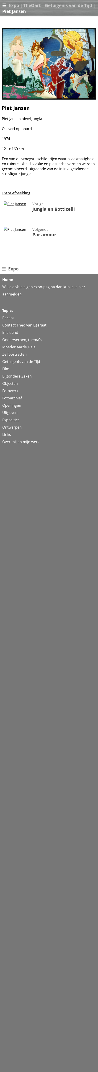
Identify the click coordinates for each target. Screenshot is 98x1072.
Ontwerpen (12, 427)
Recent (8, 317)
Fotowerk (10, 390)
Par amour (44, 234)
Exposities (11, 419)
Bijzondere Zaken (17, 376)
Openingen (11, 405)
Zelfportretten (14, 354)
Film (5, 368)
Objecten (10, 383)
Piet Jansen (14, 11)
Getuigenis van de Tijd (68, 5)
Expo (14, 5)
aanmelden (12, 294)
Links (6, 434)
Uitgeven (10, 412)
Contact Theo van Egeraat (24, 325)
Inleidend (10, 332)
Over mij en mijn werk (20, 441)
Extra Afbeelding (16, 192)
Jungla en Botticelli (53, 209)
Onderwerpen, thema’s (22, 339)
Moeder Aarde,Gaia (19, 347)
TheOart (32, 5)
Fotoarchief (12, 398)
